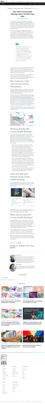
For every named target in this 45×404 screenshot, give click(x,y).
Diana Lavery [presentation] (29, 299)
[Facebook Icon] (18, 243)
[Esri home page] (2, 1)
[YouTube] (5, 364)
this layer (28, 221)
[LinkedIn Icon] (20, 243)
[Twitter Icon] (16, 243)
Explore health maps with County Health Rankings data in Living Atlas (10, 301)
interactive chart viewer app (24, 106)
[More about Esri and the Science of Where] (3, 358)
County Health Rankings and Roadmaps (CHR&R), (21, 21)
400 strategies (23, 154)
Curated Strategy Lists (22, 147)
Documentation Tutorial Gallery (21, 209)
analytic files (14, 161)
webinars (25, 141)
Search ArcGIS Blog (41, 3)
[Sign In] (43, 1)
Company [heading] (4, 382)
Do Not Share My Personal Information (37, 401)
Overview (30, 3)
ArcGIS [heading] (4, 366)
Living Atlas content (14, 67)
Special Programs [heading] (15, 382)
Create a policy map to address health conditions (20, 182)
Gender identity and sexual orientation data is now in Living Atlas (32, 346)
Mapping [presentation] (33, 299)
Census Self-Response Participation (25, 102)
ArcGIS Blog (3, 3)
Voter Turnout (15, 102)
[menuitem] (6, 368)
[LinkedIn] (5, 362)
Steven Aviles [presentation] (9, 299)
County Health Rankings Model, (23, 138)
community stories (19, 141)
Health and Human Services (18, 8)
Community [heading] (14, 366)
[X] (3, 362)
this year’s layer (18, 101)
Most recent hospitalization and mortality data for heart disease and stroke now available (11, 347)
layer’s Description (23, 229)
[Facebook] (1, 362)
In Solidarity (29, 170)
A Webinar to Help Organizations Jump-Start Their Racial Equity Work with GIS (32, 323)
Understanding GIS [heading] (25, 366)
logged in (6, 279)
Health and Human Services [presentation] (15, 299)
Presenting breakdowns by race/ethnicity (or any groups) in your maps (32, 301)
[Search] (41, 1)
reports (14, 141)
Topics (35, 3)
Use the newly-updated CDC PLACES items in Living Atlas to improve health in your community (11, 324)
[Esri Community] (1, 364)
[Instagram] (3, 364)
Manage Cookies (28, 401)
